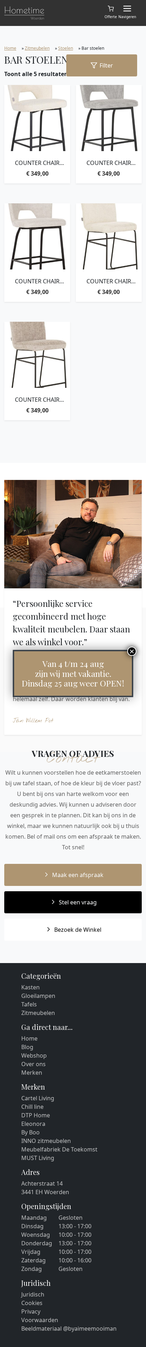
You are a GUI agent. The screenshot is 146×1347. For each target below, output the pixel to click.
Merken (31, 1072)
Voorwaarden (39, 1320)
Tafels (29, 1004)
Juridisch (32, 1294)
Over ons (33, 1064)
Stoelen (65, 48)
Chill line (32, 1107)
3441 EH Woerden (45, 1192)
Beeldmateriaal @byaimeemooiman (69, 1328)
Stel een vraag (78, 902)
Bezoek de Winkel (77, 930)
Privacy (30, 1311)
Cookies (32, 1303)
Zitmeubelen (37, 48)
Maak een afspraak (77, 875)
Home (10, 48)
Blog (27, 1047)
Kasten (30, 987)
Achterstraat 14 (42, 1183)
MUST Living (37, 1158)
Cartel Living (37, 1098)
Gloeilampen (38, 996)
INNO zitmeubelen (46, 1141)
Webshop (34, 1055)
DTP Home (35, 1115)
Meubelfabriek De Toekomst (59, 1149)
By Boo (30, 1132)
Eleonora (33, 1124)
